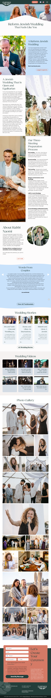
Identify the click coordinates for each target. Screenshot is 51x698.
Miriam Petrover (26, 696)
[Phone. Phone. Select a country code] (7, 655)
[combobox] (11, 659)
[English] (43, 2)
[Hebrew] (40, 2)
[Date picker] (19, 659)
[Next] (48, 274)
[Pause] (49, 299)
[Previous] (2, 274)
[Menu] (47, 2)
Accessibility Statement (27, 690)
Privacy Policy (25, 691)
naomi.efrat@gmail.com (11, 686)
